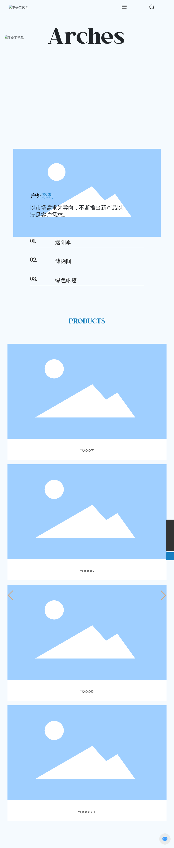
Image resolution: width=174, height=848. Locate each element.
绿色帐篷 (66, 280)
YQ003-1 (87, 811)
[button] (10, 595)
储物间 (63, 262)
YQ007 (87, 450)
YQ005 (87, 691)
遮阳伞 (63, 243)
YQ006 (87, 570)
